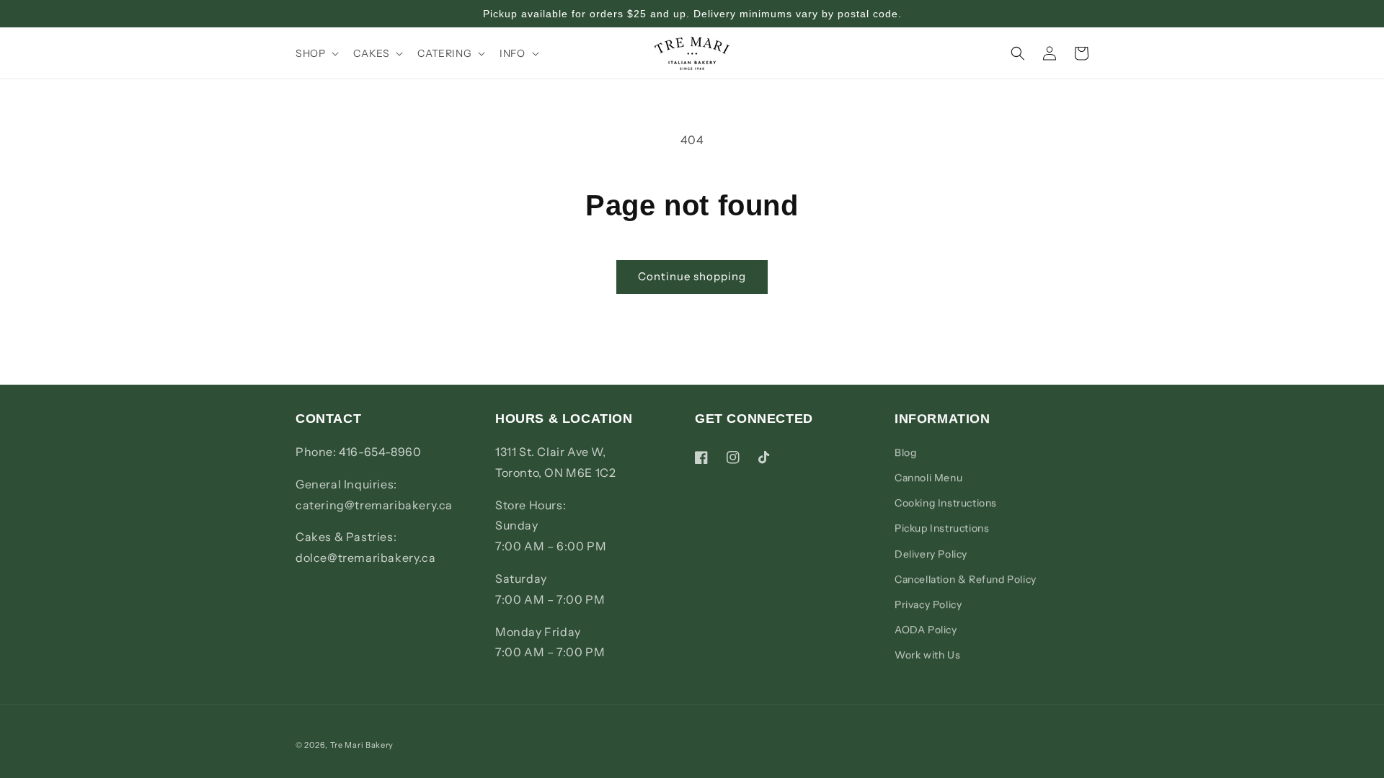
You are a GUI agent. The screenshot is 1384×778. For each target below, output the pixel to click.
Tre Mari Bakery (362, 745)
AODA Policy (926, 629)
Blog (905, 452)
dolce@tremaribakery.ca (365, 557)
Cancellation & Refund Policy (966, 579)
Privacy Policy (928, 604)
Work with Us (927, 654)
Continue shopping (692, 276)
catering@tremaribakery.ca (374, 505)
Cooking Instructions (946, 502)
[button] (316, 53)
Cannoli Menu (928, 477)
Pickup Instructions (942, 528)
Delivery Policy (931, 553)
